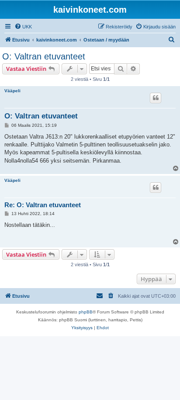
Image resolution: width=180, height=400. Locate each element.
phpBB (86, 312)
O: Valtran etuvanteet (43, 56)
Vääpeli (12, 90)
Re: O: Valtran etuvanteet (42, 205)
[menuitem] (23, 26)
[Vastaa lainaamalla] (155, 98)
